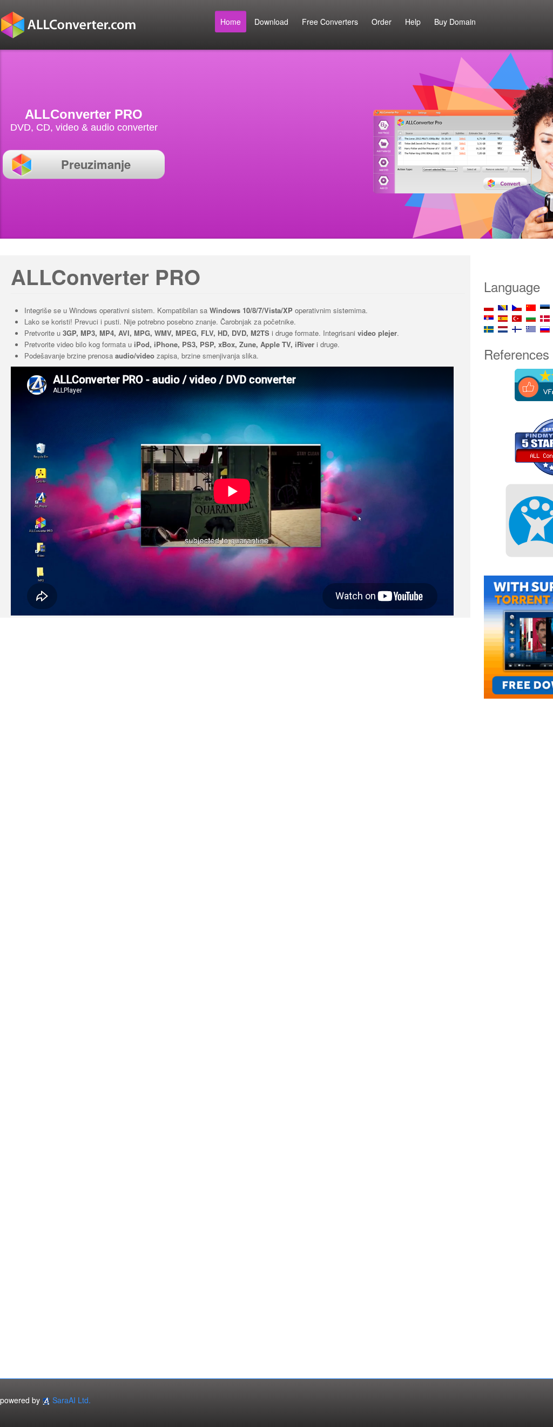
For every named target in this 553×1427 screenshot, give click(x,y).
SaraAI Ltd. (71, 1400)
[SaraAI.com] (46, 1400)
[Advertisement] (518, 871)
